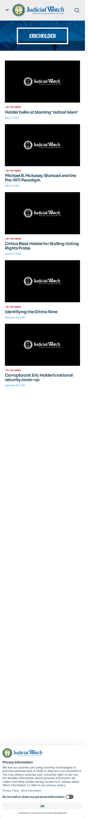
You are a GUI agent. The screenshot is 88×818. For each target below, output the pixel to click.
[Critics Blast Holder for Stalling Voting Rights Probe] (42, 213)
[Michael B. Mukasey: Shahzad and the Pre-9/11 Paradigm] (42, 145)
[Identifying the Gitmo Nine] (42, 281)
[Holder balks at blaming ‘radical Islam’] (42, 82)
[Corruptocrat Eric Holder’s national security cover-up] (42, 345)
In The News (13, 107)
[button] (7, 10)
